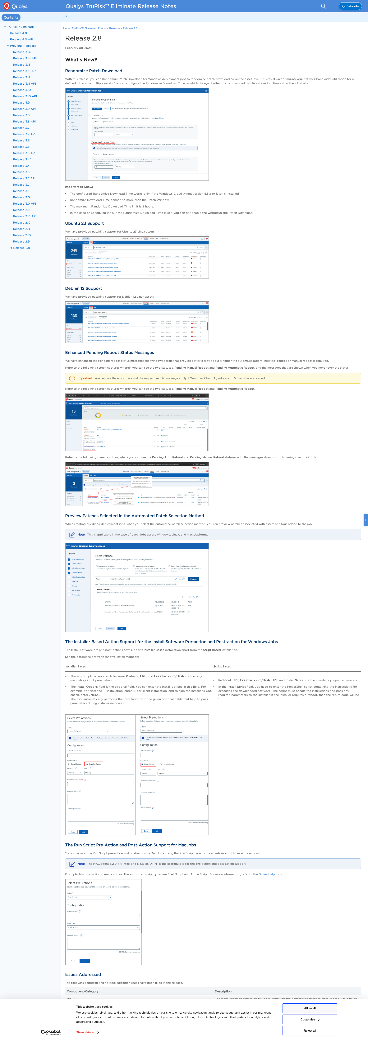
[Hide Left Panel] (64, 16)
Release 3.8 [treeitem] (21, 115)
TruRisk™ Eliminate (20, 26)
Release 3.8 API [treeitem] (24, 121)
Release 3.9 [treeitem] (21, 102)
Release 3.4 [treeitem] (21, 165)
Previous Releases (109, 28)
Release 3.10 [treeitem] (22, 89)
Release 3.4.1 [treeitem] (22, 159)
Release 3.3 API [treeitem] (24, 178)
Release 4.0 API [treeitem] (21, 39)
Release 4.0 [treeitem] (18, 33)
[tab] (11, 17)
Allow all (310, 1008)
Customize (308, 1019)
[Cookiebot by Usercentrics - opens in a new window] (51, 1032)
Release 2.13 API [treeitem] (25, 216)
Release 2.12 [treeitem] (21, 222)
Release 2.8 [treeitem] (21, 247)
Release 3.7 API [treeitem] (24, 134)
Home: (67, 28)
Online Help (267, 874)
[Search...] (323, 6)
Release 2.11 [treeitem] (21, 228)
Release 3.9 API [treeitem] (24, 108)
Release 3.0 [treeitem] (21, 197)
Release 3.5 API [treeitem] (24, 153)
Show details (85, 1032)
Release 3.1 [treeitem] (21, 191)
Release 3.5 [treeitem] (21, 146)
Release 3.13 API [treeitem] (25, 71)
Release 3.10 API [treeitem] (25, 96)
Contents (11, 17)
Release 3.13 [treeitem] (21, 64)
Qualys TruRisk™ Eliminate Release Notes (121, 6)
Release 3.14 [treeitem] (22, 52)
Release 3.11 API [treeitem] (24, 83)
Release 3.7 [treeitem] (21, 127)
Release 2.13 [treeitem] (21, 209)
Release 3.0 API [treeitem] (24, 203)
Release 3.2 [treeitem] (21, 184)
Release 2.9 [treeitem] (21, 241)
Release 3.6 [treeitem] (21, 140)
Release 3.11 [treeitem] (21, 77)
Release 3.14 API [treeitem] (25, 58)
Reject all (310, 1030)
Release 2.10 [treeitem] (22, 235)
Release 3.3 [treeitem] (21, 172)
